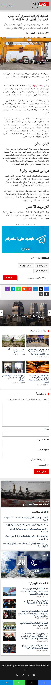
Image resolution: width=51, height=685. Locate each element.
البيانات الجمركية (38, 86)
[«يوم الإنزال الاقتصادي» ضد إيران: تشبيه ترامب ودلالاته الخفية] (9, 648)
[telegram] (25, 239)
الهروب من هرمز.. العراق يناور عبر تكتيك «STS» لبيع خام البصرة (25, 519)
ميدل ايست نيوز (36, 258)
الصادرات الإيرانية (26, 265)
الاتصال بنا (7, 665)
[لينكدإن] (35, 289)
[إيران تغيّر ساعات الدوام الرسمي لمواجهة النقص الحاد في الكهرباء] (13, 367)
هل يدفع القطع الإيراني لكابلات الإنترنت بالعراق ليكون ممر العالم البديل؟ (25, 545)
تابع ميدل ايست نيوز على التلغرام (25, 225)
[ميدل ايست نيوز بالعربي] (40, 5)
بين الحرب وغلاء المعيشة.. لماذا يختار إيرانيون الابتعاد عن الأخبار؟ (26, 316)
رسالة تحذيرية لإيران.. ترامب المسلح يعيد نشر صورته (27, 524)
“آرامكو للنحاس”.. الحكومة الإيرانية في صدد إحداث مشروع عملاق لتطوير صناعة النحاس (39, 379)
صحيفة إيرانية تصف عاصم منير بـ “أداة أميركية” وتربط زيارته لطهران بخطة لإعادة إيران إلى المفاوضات (34, 636)
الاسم (46, 429)
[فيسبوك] (46, 289)
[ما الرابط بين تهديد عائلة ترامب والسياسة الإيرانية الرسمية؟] (9, 603)
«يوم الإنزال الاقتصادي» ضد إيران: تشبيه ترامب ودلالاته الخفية (34, 647)
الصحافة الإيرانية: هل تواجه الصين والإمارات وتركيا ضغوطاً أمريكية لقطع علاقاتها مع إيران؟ (33, 613)
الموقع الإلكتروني (43, 449)
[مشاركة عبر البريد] (46, 294)
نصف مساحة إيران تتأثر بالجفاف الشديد (16, 350)
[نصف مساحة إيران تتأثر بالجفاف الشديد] (13, 341)
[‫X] (41, 289)
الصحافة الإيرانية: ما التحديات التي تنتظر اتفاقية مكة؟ (34, 624)
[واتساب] (18, 289)
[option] (25, 313)
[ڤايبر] (7, 289)
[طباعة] (41, 294)
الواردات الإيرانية (40, 270)
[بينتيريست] (29, 289)
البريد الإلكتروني (43, 439)
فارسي (10, 5)
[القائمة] (3, 6)
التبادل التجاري (41, 265)
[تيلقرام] (13, 289)
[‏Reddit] (24, 289)
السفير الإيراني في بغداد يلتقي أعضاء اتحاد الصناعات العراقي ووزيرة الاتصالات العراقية (38, 352)
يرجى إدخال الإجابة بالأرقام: (40, 459)
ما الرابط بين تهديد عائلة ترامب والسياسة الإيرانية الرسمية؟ (28, 530)
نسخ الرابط (10, 277)
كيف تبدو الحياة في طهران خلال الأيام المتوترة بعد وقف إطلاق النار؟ (27, 503)
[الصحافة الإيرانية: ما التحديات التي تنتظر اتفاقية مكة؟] (9, 626)
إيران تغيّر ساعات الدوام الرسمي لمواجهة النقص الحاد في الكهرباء (13, 378)
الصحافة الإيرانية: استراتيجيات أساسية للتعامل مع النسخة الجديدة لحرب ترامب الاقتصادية (34, 591)
